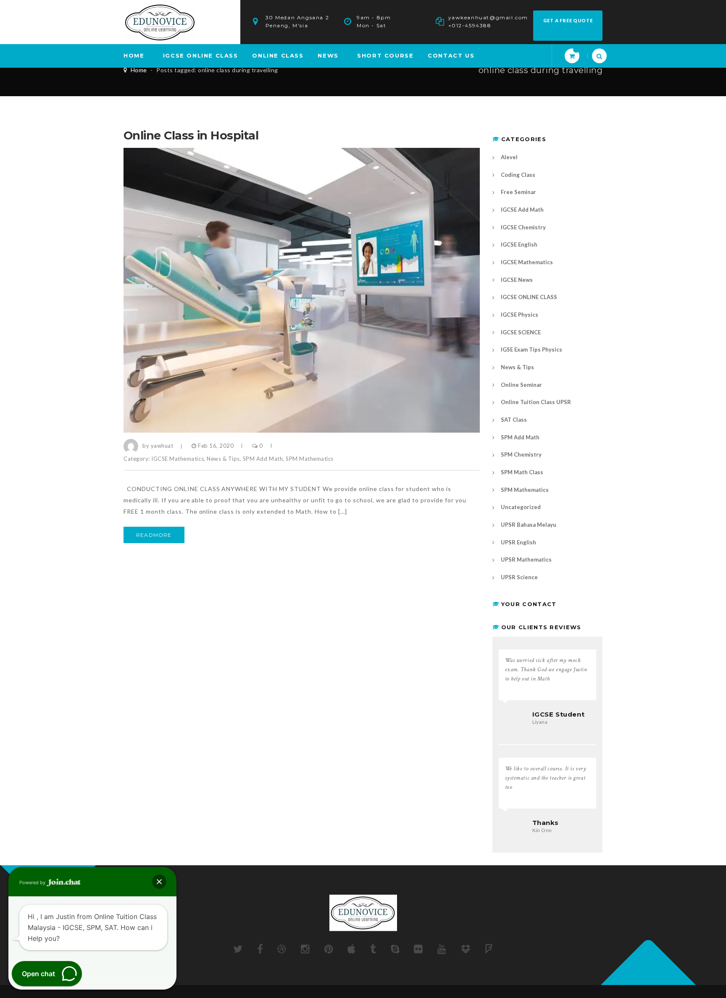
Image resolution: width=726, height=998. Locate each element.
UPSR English (518, 542)
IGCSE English (519, 244)
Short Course (385, 55)
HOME (134, 55)
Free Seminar (518, 192)
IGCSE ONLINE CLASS (200, 55)
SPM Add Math (263, 458)
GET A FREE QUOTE (568, 20)
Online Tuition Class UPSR (536, 402)
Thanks (545, 823)
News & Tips (223, 458)
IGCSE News (517, 279)
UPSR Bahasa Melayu (528, 524)
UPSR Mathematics (526, 559)
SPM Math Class (522, 472)
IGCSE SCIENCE (521, 332)
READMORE (154, 535)
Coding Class (518, 174)
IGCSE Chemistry (523, 227)
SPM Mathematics (310, 458)
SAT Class (514, 419)
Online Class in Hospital (191, 135)
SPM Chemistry (521, 454)
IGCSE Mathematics (177, 458)
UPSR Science (519, 577)
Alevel (509, 157)
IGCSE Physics (519, 314)
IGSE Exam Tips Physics (531, 349)
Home (139, 70)
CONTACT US (451, 55)
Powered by (33, 882)
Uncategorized (521, 507)
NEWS (328, 55)
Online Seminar (521, 384)
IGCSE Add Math (522, 209)
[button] (159, 882)
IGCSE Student (558, 714)
